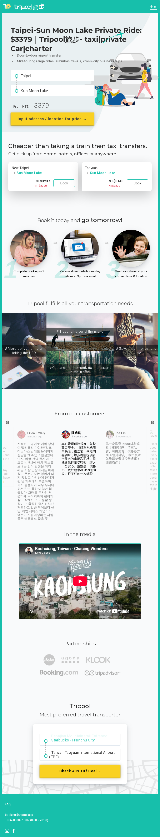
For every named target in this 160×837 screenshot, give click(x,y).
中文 (153, 7)
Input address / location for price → (52, 119)
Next (152, 423)
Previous (7, 423)
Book (64, 183)
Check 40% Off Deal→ (80, 771)
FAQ (8, 804)
